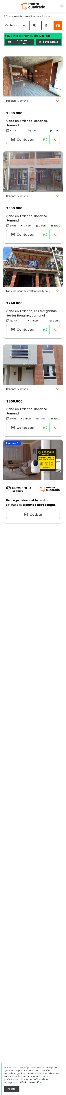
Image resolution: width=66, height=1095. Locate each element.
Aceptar (12, 1088)
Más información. (30, 1082)
